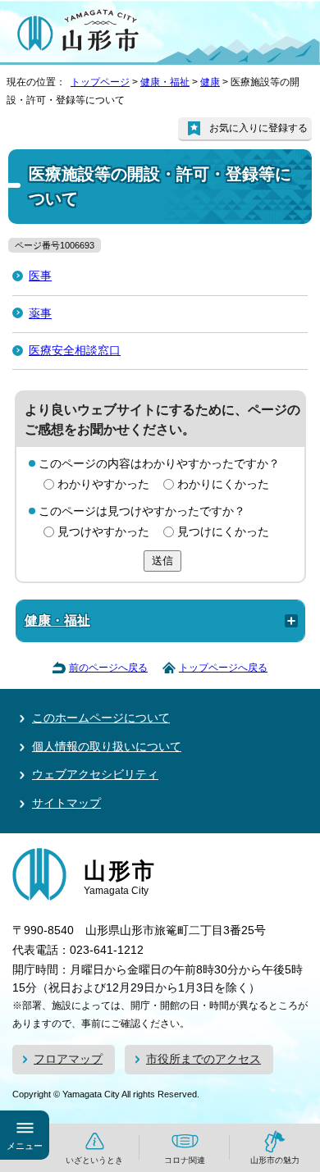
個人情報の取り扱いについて (106, 747)
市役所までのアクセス (203, 1059)
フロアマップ (68, 1059)
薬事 (40, 314)
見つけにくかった (223, 532)
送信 (162, 560)
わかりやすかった (103, 484)
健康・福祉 (165, 82)
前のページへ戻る (108, 667)
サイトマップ (66, 803)
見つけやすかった (103, 532)
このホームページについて (101, 718)
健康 (210, 82)
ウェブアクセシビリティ (95, 774)
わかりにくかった (223, 484)
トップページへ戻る (223, 667)
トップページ (100, 82)
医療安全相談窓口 (75, 350)
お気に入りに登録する (258, 128)
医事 (40, 276)
